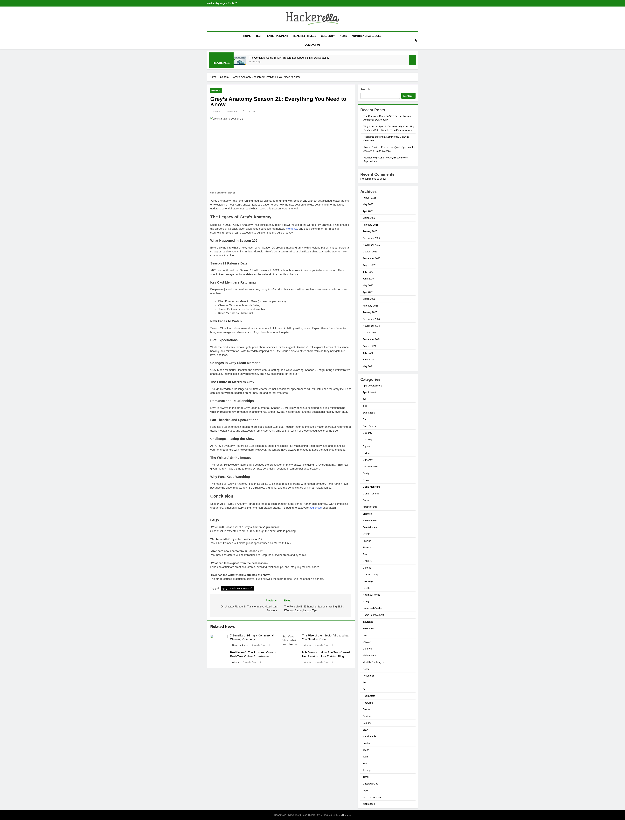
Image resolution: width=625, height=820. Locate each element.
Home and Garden (372, 608)
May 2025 (368, 285)
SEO (365, 729)
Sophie (216, 111)
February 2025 (370, 305)
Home (247, 36)
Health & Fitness (304, 36)
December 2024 (371, 319)
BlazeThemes (343, 815)
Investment (369, 628)
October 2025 (370, 251)
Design (366, 473)
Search (365, 89)
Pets (365, 689)
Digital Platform (371, 493)
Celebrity (328, 36)
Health (366, 588)
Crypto (366, 446)
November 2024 (371, 325)
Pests (366, 682)
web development (372, 797)
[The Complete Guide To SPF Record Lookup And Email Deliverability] (240, 62)
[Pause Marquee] (412, 60)
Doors (366, 500)
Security (367, 722)
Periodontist (369, 675)
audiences (315, 507)
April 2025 (368, 292)
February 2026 (370, 224)
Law (365, 635)
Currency (368, 459)
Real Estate (369, 695)
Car (365, 419)
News (343, 36)
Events (366, 534)
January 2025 (370, 312)
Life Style (367, 648)
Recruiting (368, 702)
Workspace (369, 803)
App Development (372, 385)
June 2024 (368, 359)
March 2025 (369, 298)
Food (365, 554)
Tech (259, 36)
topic (365, 763)
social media (369, 736)
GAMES (367, 561)
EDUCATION (370, 507)
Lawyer (366, 642)
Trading (366, 770)
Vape (365, 790)
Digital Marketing (371, 486)
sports (366, 750)
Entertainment (277, 36)
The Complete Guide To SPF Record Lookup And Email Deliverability (289, 57)
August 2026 (369, 197)
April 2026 (368, 211)
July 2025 (368, 272)
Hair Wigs (368, 581)
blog (365, 405)
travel (365, 776)
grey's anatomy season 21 (237, 588)
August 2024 (369, 346)
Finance (367, 547)
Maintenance (369, 655)
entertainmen (369, 520)
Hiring (366, 601)
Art (364, 399)
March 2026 (369, 217)
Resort (366, 709)
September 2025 (371, 258)
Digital (366, 480)
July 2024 (368, 352)
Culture (366, 453)
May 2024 (368, 366)
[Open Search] (411, 40)
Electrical (367, 513)
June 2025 (368, 278)
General (216, 90)
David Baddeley (240, 645)
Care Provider (370, 426)
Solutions (367, 743)
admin (307, 645)
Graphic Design (371, 574)
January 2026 (370, 231)
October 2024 (370, 332)
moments (291, 228)
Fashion (367, 540)
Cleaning (367, 439)
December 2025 (371, 238)
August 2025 (369, 265)
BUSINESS (369, 412)
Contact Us (312, 44)
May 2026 (368, 204)
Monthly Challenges (367, 36)
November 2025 (371, 244)
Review (367, 716)
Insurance (368, 621)
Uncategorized (370, 783)
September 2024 (371, 339)
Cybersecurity (370, 466)
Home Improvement (373, 614)
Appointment (369, 392)
